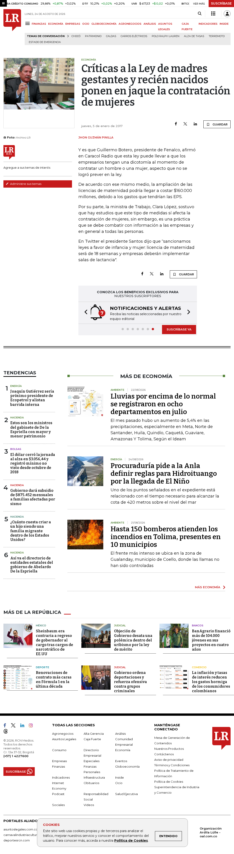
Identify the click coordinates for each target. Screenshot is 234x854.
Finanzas (58, 766)
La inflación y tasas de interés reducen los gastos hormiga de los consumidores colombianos (211, 681)
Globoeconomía (127, 766)
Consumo (59, 750)
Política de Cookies (131, 840)
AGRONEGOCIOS (130, 23)
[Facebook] (176, 124)
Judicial (120, 625)
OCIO (85, 23)
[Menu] (28, 23)
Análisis (120, 733)
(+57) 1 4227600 (15, 756)
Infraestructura (94, 777)
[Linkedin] (195, 124)
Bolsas (15, 449)
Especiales (91, 761)
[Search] (200, 13)
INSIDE (224, 23)
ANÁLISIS (150, 23)
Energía (16, 386)
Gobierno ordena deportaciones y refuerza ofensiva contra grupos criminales (130, 681)
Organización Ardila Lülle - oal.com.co (211, 832)
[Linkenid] (24, 726)
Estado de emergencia (45, 42)
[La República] (12, 27)
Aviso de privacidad (168, 759)
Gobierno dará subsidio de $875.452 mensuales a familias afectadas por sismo (32, 497)
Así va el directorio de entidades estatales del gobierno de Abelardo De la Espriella (31, 565)
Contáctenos (164, 754)
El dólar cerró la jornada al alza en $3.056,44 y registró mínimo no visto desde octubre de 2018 (32, 463)
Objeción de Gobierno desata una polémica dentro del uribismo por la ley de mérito (133, 640)
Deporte (42, 667)
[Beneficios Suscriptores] (213, 13)
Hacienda (17, 417)
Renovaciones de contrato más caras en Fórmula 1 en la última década (54, 679)
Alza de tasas (194, 36)
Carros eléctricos (134, 36)
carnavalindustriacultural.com (25, 835)
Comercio (199, 667)
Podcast (58, 794)
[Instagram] (32, 726)
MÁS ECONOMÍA (207, 587)
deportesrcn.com (16, 840)
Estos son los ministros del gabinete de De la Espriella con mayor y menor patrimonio (31, 429)
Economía (122, 750)
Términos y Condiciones (171, 765)
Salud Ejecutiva (126, 794)
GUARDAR (220, 124)
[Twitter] (185, 124)
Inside (119, 777)
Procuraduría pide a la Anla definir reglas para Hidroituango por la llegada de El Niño (164, 473)
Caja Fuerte (92, 739)
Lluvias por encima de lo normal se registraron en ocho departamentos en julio (163, 404)
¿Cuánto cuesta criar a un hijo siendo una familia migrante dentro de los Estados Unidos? (30, 531)
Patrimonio (93, 36)
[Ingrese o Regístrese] (227, 13)
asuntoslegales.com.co (20, 829)
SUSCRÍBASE (221, 3)
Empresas (59, 761)
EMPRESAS (72, 23)
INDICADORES (208, 23)
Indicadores (61, 777)
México (41, 625)
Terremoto (217, 36)
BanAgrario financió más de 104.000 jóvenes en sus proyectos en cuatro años (211, 640)
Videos (89, 805)
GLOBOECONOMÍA (104, 23)
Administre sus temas (25, 184)
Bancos (197, 625)
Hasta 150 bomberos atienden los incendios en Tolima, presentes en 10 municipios (166, 537)
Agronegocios (62, 733)
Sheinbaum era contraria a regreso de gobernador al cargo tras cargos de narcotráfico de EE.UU (54, 642)
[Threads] (7, 732)
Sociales (58, 805)
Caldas (111, 36)
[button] (84, 313)
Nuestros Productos (169, 748)
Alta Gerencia (94, 733)
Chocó (76, 36)
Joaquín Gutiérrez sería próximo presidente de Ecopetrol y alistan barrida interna (32, 398)
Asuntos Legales (64, 739)
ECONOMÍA (55, 23)
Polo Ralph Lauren (165, 36)
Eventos (121, 761)
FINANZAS (39, 23)
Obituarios (91, 783)
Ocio (118, 783)
